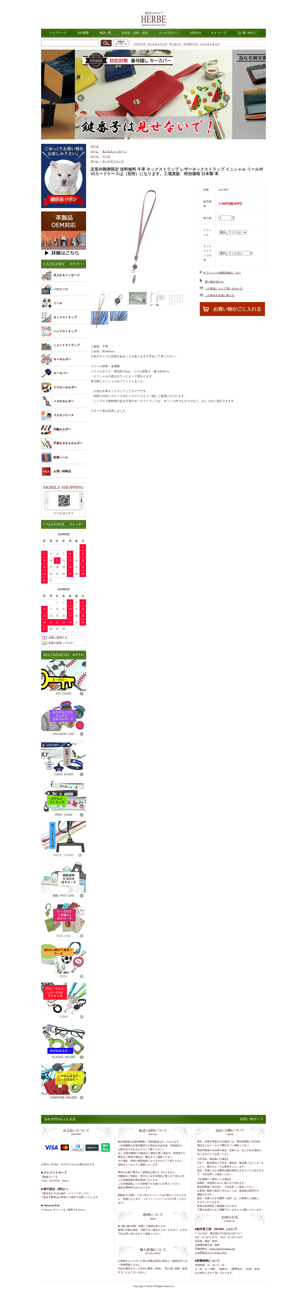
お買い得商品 (62, 471)
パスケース (139, 43)
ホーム (95, 146)
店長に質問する (57, 637)
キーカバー (175, 43)
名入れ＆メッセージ (66, 275)
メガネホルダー (63, 401)
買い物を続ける (214, 281)
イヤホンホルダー (65, 387)
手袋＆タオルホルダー (68, 443)
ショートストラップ (66, 345)
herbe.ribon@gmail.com (222, 1248)
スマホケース (190, 43)
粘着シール (60, 457)
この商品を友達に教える (219, 295)
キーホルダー (62, 359)
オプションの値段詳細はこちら (222, 272)
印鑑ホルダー (62, 429)
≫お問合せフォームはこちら (211, 1252)
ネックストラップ (157, 43)
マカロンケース (63, 415)
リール (57, 303)
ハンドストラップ (210, 43)
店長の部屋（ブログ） (61, 643)
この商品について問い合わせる (223, 288)
